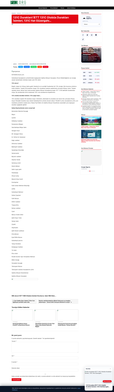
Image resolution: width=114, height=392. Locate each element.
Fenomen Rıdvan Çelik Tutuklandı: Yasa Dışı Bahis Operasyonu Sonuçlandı (91, 99)
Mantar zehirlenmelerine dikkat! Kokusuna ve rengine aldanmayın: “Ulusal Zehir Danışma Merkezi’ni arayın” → (55, 301)
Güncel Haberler (43, 8)
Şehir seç (85, 21)
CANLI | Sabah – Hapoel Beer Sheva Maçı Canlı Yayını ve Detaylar (91, 92)
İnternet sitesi (16, 368)
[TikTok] (83, 39)
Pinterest (45, 66)
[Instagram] (91, 35)
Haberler (14, 13)
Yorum (14, 341)
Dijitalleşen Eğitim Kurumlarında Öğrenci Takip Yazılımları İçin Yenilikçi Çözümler (91, 96)
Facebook (27, 66)
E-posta (14, 362)
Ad (13, 356)
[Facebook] (83, 35)
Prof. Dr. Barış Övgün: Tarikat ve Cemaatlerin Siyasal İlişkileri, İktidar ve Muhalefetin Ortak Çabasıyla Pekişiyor (91, 103)
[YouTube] (96, 35)
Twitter (20, 66)
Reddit (39, 66)
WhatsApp (33, 66)
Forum (62, 8)
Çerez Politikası (71, 8)
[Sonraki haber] (98, 50)
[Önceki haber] (95, 50)
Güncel (19, 13)
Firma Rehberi (54, 8)
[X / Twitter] (87, 35)
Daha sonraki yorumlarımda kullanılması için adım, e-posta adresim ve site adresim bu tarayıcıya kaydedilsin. (43, 376)
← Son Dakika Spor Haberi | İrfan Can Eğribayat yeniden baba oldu (24, 301)
